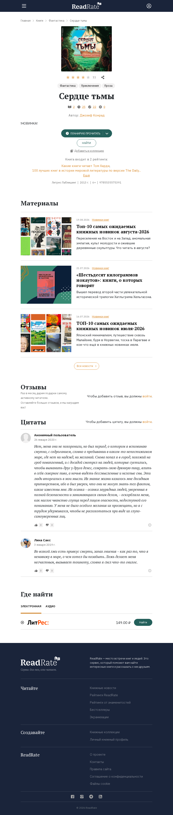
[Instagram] (81, 796)
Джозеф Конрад (92, 115)
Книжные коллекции (105, 732)
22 (94, 107)
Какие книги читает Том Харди (85, 166)
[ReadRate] (86, 5)
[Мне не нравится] (47, 525)
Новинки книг (100, 220)
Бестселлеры (100, 710)
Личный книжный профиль (109, 739)
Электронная (31, 606)
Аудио (50, 606)
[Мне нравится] (36, 525)
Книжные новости (103, 688)
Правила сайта (100, 769)
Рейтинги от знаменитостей (110, 702)
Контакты (97, 762)
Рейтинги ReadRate (104, 695)
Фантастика (68, 86)
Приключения (90, 86)
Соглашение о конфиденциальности (116, 776)
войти (147, 396)
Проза (108, 86)
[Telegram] (91, 796)
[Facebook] (72, 796)
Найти (86, 143)
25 (83, 107)
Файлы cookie (100, 784)
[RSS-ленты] (100, 796)
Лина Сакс (42, 540)
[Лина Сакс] (26, 543)
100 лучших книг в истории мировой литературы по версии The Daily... (86, 170)
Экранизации (99, 717)
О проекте (97, 754)
